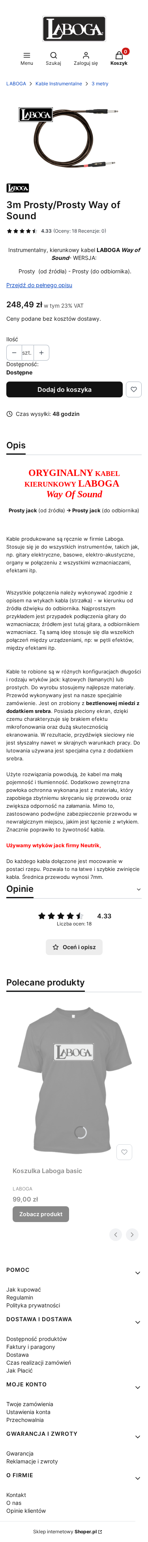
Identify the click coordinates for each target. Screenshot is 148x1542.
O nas (13, 1502)
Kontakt (16, 1494)
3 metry (100, 84)
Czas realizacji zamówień (38, 1362)
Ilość (12, 339)
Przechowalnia (25, 1419)
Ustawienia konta (28, 1411)
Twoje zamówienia (29, 1404)
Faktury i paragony (30, 1346)
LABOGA (16, 84)
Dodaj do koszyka (64, 389)
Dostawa (17, 1354)
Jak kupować (23, 1289)
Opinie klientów (26, 1510)
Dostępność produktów (36, 1338)
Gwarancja (20, 1453)
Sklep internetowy (65, 1531)
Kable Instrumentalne (59, 84)
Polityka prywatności (33, 1305)
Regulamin (19, 1297)
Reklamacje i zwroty (32, 1461)
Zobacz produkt (40, 1214)
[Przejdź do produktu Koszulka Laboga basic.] (74, 1084)
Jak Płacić (19, 1370)
